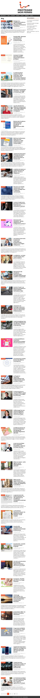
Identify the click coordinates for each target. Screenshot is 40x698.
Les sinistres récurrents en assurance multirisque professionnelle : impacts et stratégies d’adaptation (19, 242)
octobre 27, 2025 (16, 259)
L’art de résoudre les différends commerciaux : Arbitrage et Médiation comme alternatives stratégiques (19, 108)
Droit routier (3, 15)
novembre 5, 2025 (17, 160)
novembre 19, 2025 (17, 93)
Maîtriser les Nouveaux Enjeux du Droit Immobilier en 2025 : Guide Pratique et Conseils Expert (19, 141)
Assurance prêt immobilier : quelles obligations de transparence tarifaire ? (19, 221)
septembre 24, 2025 (17, 668)
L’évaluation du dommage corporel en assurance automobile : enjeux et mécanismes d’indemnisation (19, 308)
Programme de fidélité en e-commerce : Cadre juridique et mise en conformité (19, 630)
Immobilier (27, 15)
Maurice (22, 27)
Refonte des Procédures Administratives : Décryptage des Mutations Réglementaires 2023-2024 (19, 124)
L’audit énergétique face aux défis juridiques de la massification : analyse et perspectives (19, 323)
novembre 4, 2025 (17, 174)
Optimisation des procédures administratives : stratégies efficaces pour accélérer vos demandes (19, 274)
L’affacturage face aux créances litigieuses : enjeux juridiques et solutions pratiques (19, 412)
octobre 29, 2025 (16, 207)
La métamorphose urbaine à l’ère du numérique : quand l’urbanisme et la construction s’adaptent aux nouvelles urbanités (19, 76)
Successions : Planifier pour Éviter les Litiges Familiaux (18, 580)
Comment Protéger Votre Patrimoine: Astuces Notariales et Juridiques (18, 57)
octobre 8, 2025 (16, 502)
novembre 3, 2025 (17, 193)
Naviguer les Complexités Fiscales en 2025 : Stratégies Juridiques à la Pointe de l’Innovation (19, 23)
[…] (5, 33)
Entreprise (13, 15)
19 (14, 693)
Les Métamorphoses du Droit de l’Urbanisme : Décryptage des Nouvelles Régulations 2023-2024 (19, 430)
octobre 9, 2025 (16, 467)
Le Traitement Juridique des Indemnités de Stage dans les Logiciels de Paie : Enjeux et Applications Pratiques (19, 680)
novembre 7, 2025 (17, 144)
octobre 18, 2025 (16, 344)
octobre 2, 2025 (16, 602)
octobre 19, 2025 (16, 326)
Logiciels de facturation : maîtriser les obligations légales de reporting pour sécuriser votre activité (19, 649)
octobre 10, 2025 (16, 448)
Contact (31, 15)
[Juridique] (6, 40)
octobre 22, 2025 (16, 292)
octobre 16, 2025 (16, 396)
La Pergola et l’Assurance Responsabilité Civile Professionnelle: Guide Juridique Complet (19, 378)
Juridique (17, 15)
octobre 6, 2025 (16, 531)
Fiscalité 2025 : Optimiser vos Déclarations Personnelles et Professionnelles (19, 38)
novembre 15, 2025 (17, 112)
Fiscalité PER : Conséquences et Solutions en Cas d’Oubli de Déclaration (19, 528)
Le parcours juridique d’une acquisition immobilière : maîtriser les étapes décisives (19, 445)
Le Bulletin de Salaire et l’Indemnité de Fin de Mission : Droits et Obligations (19, 171)
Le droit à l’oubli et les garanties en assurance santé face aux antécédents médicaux (19, 204)
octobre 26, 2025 (16, 278)
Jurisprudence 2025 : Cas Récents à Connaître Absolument (19, 613)
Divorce (22, 15)
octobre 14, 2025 (16, 434)
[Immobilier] (6, 76)
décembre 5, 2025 (16, 27)
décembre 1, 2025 (16, 41)
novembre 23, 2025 (17, 80)
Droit (9, 15)
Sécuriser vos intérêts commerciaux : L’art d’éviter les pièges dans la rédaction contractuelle (19, 189)
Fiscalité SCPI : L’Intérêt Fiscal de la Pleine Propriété (19, 545)
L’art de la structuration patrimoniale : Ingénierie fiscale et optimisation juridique (19, 563)
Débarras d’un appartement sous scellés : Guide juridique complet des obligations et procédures (19, 482)
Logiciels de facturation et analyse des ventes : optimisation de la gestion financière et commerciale (19, 156)
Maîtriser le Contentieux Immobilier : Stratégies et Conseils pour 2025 (19, 91)
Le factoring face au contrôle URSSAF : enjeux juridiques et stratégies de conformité (19, 393)
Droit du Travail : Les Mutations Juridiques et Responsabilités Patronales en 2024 (19, 289)
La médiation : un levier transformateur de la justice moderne (19, 257)
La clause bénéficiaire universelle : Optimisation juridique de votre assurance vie (19, 340)
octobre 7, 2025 (16, 517)
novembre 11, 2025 (17, 129)
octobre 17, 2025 (16, 382)
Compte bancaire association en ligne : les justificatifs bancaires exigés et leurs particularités (19, 665)
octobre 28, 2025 (16, 225)
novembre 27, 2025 (17, 60)
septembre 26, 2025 (17, 633)
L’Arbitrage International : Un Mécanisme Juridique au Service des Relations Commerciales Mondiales (19, 598)
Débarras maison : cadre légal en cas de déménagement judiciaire (19, 463)
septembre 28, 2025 (17, 615)
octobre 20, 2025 (16, 312)
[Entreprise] (6, 24)
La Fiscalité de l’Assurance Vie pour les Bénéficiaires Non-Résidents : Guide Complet (19, 513)
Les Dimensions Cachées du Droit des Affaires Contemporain (19, 360)
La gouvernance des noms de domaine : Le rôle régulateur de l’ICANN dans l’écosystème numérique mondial (19, 498)
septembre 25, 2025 (17, 653)
